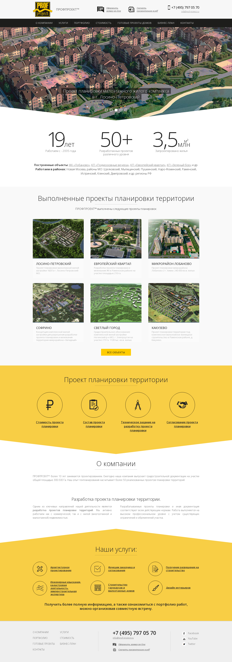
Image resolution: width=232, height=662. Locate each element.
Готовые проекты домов (134, 22)
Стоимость (103, 22)
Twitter (191, 644)
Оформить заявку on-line (131, 644)
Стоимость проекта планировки (50, 424)
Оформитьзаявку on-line (113, 9)
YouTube (193, 638)
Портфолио (82, 22)
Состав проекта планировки (94, 424)
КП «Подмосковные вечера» (110, 165)
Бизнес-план (166, 22)
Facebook (193, 633)
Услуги (63, 22)
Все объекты (116, 352)
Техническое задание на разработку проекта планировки (138, 426)
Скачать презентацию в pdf (134, 649)
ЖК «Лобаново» (79, 165)
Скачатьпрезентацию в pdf (147, 9)
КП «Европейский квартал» (147, 165)
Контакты (187, 22)
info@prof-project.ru (190, 11)
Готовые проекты (44, 643)
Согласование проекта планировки (182, 424)
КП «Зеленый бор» (179, 165)
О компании (44, 22)
